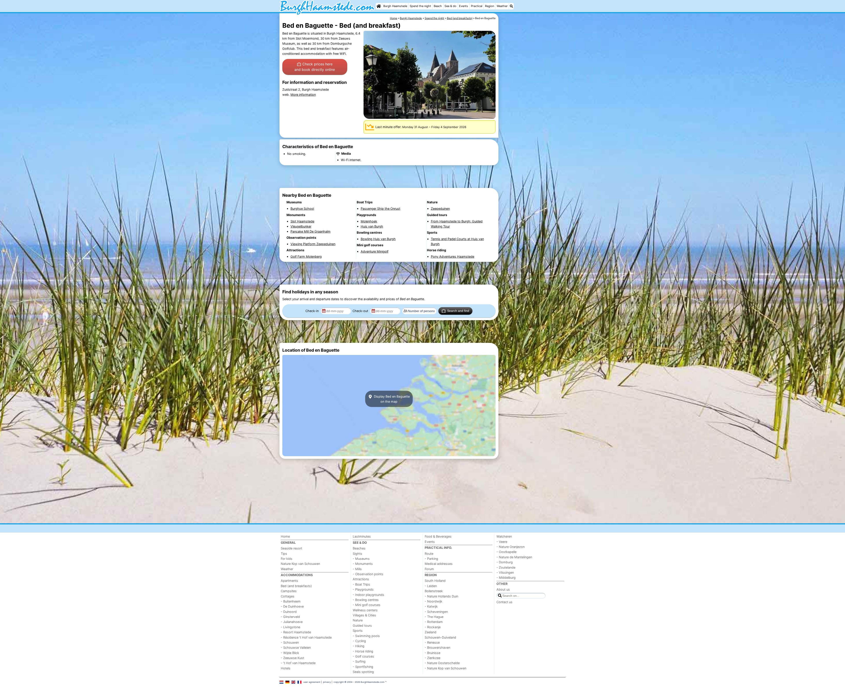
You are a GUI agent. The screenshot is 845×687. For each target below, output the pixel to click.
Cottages (287, 596)
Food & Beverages (438, 536)
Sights (357, 553)
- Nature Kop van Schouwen (445, 668)
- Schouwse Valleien (296, 647)
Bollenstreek (434, 591)
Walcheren (504, 536)
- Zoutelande (505, 567)
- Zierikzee (432, 658)
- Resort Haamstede (296, 632)
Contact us (504, 602)
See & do (450, 6)
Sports (358, 630)
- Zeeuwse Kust (292, 658)
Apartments (289, 580)
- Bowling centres (366, 600)
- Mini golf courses (366, 605)
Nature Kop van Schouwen (300, 564)
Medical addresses (439, 564)
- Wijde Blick (290, 653)
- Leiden (431, 586)
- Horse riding (363, 651)
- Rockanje (433, 627)
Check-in (312, 311)
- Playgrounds (363, 589)
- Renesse (432, 642)
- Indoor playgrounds (368, 595)
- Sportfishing (363, 667)
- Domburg (504, 562)
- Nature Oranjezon (510, 547)
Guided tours (362, 625)
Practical (476, 6)
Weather (502, 6)
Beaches (359, 548)
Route (429, 553)
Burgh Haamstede (395, 6)
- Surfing (359, 661)
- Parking (431, 558)
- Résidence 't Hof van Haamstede (306, 637)
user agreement (311, 682)
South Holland (435, 580)
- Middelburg (506, 577)
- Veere (501, 542)
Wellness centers (365, 610)
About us (503, 589)
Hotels (285, 668)
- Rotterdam (434, 622)
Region (489, 6)
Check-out (361, 311)
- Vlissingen (505, 572)
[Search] (511, 6)
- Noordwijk (433, 601)
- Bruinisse (432, 653)
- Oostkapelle (506, 552)
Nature (358, 620)
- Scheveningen (436, 612)
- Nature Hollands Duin (441, 596)
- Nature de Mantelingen (514, 557)
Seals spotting (363, 672)
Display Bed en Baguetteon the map (391, 398)
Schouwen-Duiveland (440, 637)
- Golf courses (363, 656)
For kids (286, 558)
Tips (284, 553)
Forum (429, 569)
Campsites (289, 591)
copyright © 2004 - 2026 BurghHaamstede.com (359, 682)
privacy (327, 682)
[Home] (379, 6)
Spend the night (420, 6)
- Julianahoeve (292, 622)
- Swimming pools (366, 636)
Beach (438, 6)
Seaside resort (291, 548)
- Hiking (358, 646)
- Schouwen (290, 642)
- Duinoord (289, 612)
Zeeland (430, 632)
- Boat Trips (361, 584)
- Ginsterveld (290, 617)
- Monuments (363, 564)
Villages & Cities (364, 615)
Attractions (361, 579)
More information (303, 94)
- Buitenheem (291, 601)
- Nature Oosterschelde (442, 663)
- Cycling (359, 641)
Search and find (458, 310)
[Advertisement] (533, 114)
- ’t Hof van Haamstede (298, 663)
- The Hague (434, 617)
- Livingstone (290, 627)
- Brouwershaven (437, 647)
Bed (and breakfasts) (296, 586)
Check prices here (314, 67)
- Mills (357, 569)
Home (285, 536)
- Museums (361, 558)
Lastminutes (362, 536)
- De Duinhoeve (292, 606)
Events (463, 6)
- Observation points (368, 574)
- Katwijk (431, 606)
